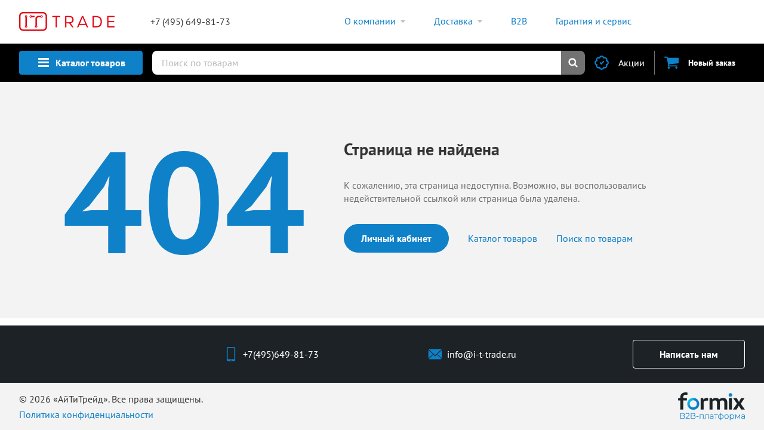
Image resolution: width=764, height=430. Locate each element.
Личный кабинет (396, 238)
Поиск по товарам (594, 238)
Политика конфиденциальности (86, 414)
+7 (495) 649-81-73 (190, 21)
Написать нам (689, 354)
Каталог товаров (502, 238)
